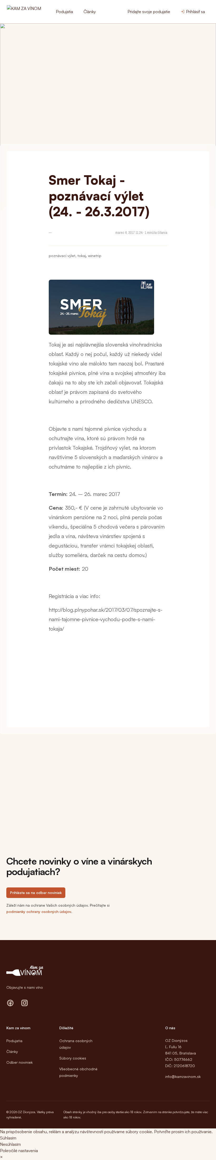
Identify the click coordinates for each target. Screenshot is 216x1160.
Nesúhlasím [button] (10, 1144)
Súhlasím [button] (8, 1138)
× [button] (1, 1156)
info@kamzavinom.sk (183, 1076)
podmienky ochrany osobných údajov (38, 911)
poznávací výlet (62, 255)
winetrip (94, 255)
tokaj (81, 255)
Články (90, 11)
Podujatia (64, 11)
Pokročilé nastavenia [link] (19, 1150)
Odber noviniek (19, 1062)
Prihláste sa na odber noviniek (36, 892)
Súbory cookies (72, 1058)
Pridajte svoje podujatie (148, 11)
